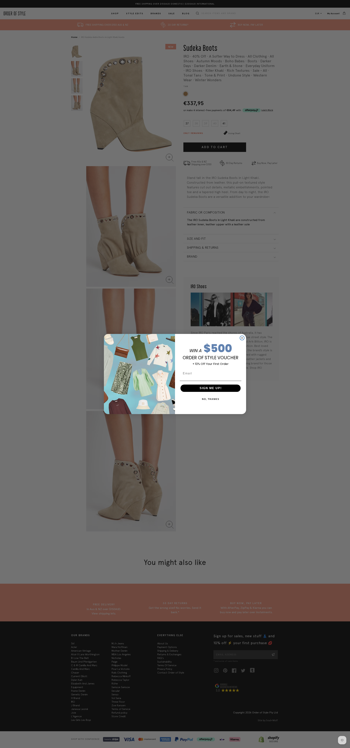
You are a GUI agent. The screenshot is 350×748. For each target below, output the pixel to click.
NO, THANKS (210, 399)
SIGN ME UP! (211, 388)
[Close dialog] (242, 338)
